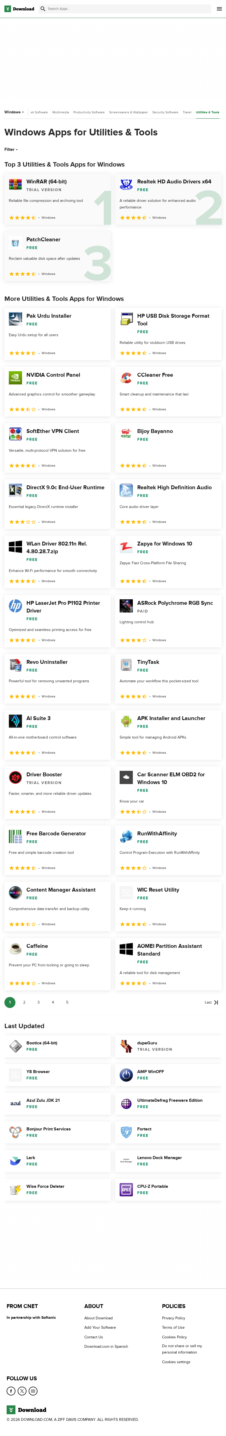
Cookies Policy (174, 1337)
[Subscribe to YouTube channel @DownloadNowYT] (33, 1391)
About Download (98, 1318)
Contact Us (93, 1337)
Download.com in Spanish (106, 1346)
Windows (12, 112)
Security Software (165, 112)
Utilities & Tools (207, 112)
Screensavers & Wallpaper (128, 112)
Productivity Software (89, 112)
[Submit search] (43, 8)
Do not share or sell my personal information (182, 1349)
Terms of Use (173, 1327)
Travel (187, 112)
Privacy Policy (173, 1318)
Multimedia (60, 112)
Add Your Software (100, 1327)
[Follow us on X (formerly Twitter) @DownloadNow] (22, 1391)
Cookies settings (176, 1361)
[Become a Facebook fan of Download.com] (11, 1391)
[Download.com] (19, 9)
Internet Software (35, 112)
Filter (9, 149)
